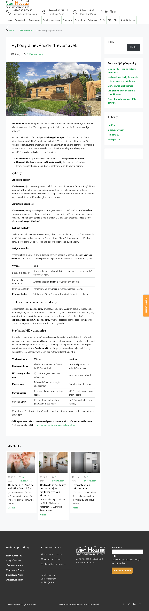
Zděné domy (34, 20)
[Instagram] (129, 604)
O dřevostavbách (25, 30)
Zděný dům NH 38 (14, 556)
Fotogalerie (80, 20)
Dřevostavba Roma (14, 565)
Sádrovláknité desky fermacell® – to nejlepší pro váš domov (53, 490)
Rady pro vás (114, 139)
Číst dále (11, 508)
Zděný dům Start (13, 560)
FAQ (109, 20)
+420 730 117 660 (23, 10)
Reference (92, 20)
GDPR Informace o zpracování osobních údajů (79, 604)
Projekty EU (113, 134)
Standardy (67, 20)
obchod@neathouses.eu (25, 14)
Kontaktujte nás (128, 20)
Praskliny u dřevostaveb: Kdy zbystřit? (122, 101)
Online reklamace (48, 579)
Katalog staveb (48, 575)
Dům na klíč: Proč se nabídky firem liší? (21, 486)
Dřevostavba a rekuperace (81, 486)
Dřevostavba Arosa (14, 575)
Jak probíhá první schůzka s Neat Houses (121, 92)
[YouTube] (140, 604)
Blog (116, 20)
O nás (102, 20)
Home (10, 20)
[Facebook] (124, 604)
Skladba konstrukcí (51, 20)
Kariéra (111, 125)
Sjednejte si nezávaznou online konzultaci (55, 425)
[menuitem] (9, 27)
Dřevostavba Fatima (15, 570)
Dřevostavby (20, 20)
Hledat (111, 42)
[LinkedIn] (135, 604)
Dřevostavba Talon (14, 580)
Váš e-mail (117, 547)
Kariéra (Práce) (48, 582)
